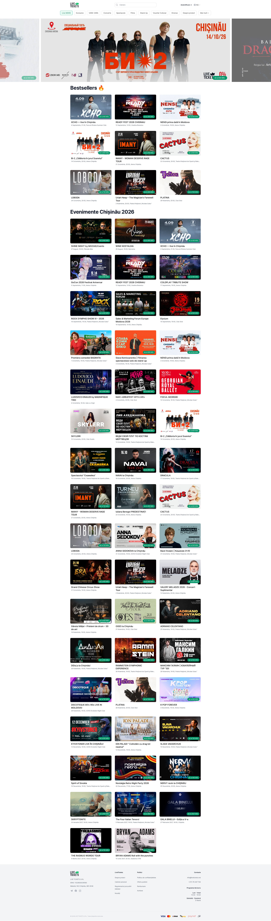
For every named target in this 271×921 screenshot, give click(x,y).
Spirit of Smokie (79, 783)
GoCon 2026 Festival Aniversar (86, 282)
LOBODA (75, 197)
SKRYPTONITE (78, 819)
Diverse (175, 13)
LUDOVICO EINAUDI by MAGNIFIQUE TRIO (89, 398)
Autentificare (186, 5)
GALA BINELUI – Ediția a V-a (174, 819)
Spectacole (120, 13)
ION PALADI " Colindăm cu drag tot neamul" (133, 745)
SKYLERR (76, 436)
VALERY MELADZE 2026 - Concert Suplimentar (177, 588)
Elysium (164, 318)
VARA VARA (93, 13)
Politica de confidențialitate (146, 877)
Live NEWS (66, 13)
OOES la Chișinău (124, 626)
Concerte (107, 13)
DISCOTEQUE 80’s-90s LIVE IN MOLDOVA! (86, 706)
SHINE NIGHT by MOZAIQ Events (87, 246)
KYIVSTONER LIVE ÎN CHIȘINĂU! (87, 744)
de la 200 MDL (29, 78)
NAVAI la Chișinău (124, 475)
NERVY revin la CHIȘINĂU (173, 783)
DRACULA (165, 475)
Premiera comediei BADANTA (86, 358)
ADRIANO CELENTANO (171, 626)
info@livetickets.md (194, 877)
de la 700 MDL (220, 78)
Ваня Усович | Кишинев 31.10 (175, 551)
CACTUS (164, 158)
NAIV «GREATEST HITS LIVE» (130, 397)
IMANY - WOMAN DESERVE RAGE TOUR (132, 160)
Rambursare (141, 886)
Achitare (140, 891)
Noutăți (117, 893)
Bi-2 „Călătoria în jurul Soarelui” (86, 158)
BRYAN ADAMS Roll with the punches (134, 855)
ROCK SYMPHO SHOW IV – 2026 (87, 318)
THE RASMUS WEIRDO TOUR (85, 855)
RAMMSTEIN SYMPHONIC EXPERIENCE (129, 667)
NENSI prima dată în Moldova (174, 122)
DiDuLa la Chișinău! (80, 665)
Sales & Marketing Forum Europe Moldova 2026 (132, 320)
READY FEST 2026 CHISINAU (130, 122)
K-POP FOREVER (168, 705)
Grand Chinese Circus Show (85, 587)
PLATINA (164, 197)
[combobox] (135, 5)
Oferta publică (142, 882)
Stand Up (144, 13)
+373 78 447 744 (195, 882)
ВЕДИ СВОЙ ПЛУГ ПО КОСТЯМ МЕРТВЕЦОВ (132, 437)
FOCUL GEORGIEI (169, 397)
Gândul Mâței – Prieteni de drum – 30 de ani (89, 628)
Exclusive (80, 13)
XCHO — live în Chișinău (83, 122)
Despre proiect (189, 13)
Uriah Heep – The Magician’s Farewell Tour (134, 199)
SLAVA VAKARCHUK (170, 744)
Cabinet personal (121, 882)
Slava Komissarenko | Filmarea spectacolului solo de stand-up (131, 359)
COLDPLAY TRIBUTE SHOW (174, 282)
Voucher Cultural (159, 13)
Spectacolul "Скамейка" (83, 475)
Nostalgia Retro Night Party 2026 (132, 783)
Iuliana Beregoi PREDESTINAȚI (131, 511)
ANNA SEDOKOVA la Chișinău (130, 551)
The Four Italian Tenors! (127, 819)
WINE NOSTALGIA (125, 246)
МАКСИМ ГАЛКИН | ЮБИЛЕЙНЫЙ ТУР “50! (178, 667)
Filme (133, 13)
